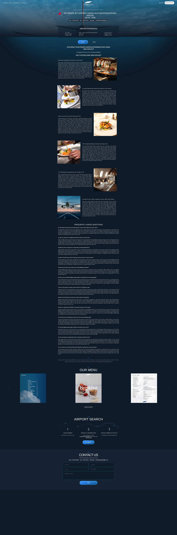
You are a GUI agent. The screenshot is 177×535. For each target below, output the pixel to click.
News (10, 2)
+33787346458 (88, 437)
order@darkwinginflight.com (104, 361)
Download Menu (88, 407)
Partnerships (16, 2)
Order (82, 42)
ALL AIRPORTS (88, 442)
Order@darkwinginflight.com (102, 20)
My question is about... (69, 473)
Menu (94, 42)
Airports (6, 2)
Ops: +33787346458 (84, 20)
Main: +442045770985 (74, 20)
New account (170, 2)
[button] (168, 388)
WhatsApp (92, 20)
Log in (161, 2)
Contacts (23, 2)
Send (88, 482)
